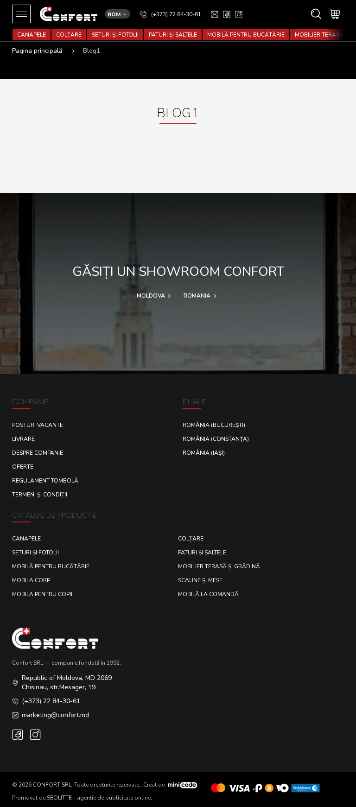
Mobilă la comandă (208, 594)
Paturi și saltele (173, 34)
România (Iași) (204, 453)
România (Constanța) (216, 439)
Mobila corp (31, 580)
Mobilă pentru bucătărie (246, 34)
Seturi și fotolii (115, 34)
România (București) (214, 425)
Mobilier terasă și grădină (219, 566)
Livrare (23, 439)
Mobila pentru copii (42, 594)
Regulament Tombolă (45, 480)
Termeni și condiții (39, 494)
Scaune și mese (200, 580)
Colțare (69, 34)
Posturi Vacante (37, 425)
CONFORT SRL (52, 784)
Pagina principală (37, 50)
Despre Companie (37, 453)
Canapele (31, 34)
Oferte (22, 466)
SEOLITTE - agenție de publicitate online (99, 797)
